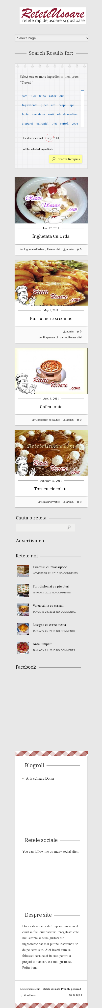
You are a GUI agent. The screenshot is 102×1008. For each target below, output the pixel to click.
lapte (25, 114)
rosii (51, 114)
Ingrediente (29, 105)
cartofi (64, 123)
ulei (33, 95)
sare (24, 95)
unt (53, 105)
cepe (75, 123)
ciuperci (27, 123)
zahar (52, 95)
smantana (38, 114)
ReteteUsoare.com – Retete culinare (53, 15)
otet (54, 123)
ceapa (62, 105)
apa (72, 105)
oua (61, 95)
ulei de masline (67, 114)
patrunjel (42, 123)
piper (44, 105)
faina (42, 95)
